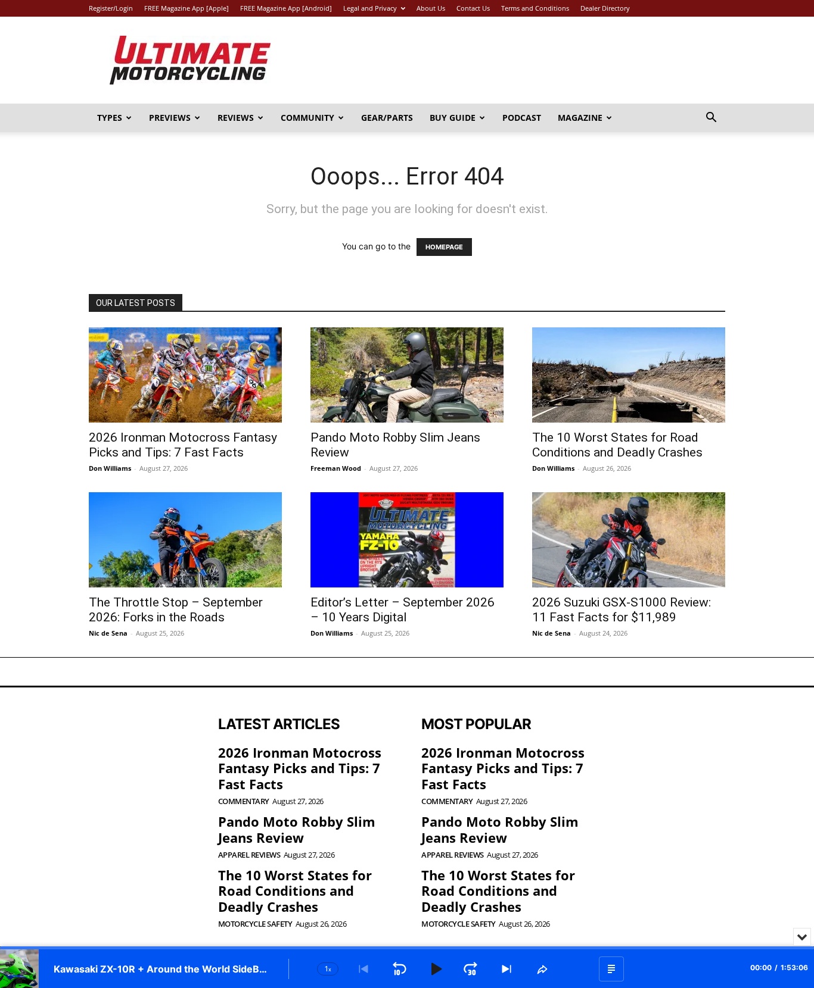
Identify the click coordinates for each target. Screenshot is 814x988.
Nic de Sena (108, 633)
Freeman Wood (335, 468)
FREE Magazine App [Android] (286, 8)
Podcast (521, 117)
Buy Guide (453, 117)
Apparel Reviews (249, 855)
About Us (431, 8)
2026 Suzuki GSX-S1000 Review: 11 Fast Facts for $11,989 (621, 609)
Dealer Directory (605, 8)
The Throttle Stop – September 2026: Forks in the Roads (176, 609)
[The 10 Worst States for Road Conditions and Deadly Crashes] (628, 375)
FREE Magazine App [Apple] (186, 8)
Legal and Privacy (370, 8)
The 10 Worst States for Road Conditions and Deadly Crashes (617, 444)
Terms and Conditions (535, 8)
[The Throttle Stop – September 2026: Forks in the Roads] (185, 539)
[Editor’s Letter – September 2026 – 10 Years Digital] (407, 539)
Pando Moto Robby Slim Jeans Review (296, 829)
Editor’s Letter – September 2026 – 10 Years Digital (402, 609)
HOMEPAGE (444, 247)
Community (307, 117)
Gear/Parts (387, 117)
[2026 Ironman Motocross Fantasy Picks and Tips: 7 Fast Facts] (185, 375)
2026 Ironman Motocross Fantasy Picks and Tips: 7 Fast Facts (183, 444)
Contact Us (473, 8)
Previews (170, 117)
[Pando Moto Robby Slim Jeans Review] (407, 375)
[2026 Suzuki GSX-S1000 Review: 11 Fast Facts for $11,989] (628, 539)
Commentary (243, 801)
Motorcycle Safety (255, 924)
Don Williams (110, 468)
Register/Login (111, 8)
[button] (711, 118)
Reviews (236, 117)
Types (109, 117)
